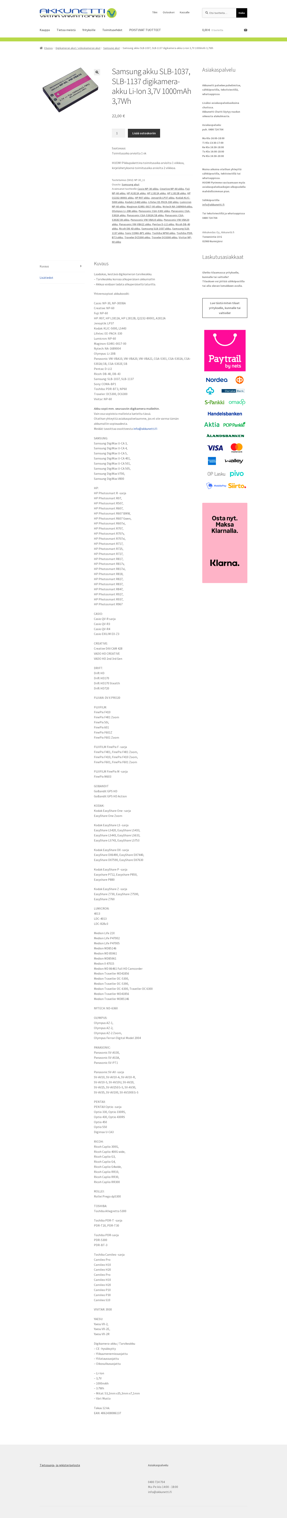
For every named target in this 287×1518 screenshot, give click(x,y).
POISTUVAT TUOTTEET (145, 30)
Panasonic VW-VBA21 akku (135, 224)
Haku (242, 13)
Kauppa (45, 30)
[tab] (62, 266)
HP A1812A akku (136, 193)
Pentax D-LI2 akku (163, 224)
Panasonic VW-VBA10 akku (146, 220)
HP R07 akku (142, 197)
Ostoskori (169, 12)
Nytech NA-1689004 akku (177, 206)
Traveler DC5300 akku (137, 237)
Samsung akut (111, 48)
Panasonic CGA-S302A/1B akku (145, 215)
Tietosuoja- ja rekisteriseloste (60, 1465)
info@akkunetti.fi (145, 429)
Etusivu (48, 48)
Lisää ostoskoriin (144, 133)
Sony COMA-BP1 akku (138, 233)
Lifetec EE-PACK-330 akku (163, 202)
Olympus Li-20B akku (124, 211)
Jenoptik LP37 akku (162, 197)
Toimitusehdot (112, 30)
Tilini (154, 12)
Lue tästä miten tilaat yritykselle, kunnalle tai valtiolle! (225, 308)
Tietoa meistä (66, 30)
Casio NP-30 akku (147, 189)
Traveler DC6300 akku (164, 237)
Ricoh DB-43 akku (129, 228)
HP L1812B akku (176, 193)
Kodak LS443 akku (136, 202)
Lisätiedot (46, 278)
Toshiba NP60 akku (163, 233)
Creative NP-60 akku (172, 189)
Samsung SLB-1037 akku (156, 228)
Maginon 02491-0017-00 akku (144, 206)
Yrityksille (88, 30)
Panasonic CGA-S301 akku (154, 211)
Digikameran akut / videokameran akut (78, 48)
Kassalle (185, 12)
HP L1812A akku (156, 193)
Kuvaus (44, 266)
